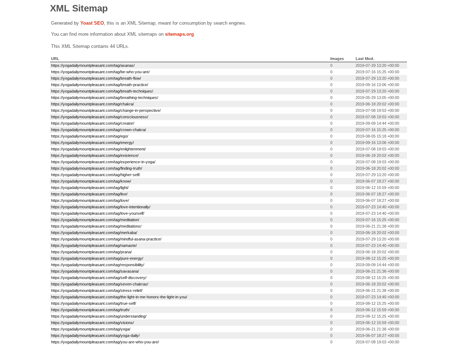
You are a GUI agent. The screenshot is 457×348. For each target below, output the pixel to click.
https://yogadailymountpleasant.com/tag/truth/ (90, 310)
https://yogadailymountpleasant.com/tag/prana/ (91, 252)
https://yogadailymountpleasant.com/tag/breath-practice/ (99, 85)
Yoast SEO (92, 23)
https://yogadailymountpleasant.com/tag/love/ (90, 200)
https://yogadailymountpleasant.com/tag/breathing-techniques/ (104, 97)
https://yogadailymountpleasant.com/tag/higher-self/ (95, 175)
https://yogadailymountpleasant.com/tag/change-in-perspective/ (106, 110)
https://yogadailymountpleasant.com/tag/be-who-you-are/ (100, 72)
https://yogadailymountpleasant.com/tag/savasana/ (95, 271)
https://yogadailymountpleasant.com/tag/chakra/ (92, 104)
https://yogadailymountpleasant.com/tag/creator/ (92, 123)
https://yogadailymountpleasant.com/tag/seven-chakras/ (99, 284)
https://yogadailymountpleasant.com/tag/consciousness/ (99, 117)
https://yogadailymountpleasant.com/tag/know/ (91, 181)
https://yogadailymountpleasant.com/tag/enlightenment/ (98, 149)
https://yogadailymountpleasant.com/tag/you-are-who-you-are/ (105, 342)
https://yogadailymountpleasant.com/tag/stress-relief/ (96, 290)
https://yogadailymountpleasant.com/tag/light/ (90, 187)
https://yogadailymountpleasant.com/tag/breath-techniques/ (102, 91)
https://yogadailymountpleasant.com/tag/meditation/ (95, 220)
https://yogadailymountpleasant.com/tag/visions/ (92, 322)
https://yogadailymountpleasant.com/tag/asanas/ (93, 65)
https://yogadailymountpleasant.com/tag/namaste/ (94, 245)
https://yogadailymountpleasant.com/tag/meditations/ (96, 226)
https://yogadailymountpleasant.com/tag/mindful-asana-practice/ (106, 239)
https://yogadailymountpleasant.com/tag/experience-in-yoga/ (103, 162)
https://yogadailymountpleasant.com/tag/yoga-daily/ (95, 335)
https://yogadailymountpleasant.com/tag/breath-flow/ (96, 78)
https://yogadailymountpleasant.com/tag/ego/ (89, 136)
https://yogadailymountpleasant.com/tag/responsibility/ (97, 265)
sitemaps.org (179, 34)
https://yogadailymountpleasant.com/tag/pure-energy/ (97, 258)
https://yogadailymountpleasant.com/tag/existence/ (95, 155)
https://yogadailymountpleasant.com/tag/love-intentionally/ (100, 207)
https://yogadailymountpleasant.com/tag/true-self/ (93, 303)
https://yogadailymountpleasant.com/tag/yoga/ (90, 329)
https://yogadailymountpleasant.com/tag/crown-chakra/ (98, 130)
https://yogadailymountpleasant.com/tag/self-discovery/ (98, 277)
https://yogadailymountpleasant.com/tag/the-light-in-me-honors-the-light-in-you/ (119, 297)
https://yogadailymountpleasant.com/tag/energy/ (92, 142)
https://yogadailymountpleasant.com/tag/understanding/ (98, 316)
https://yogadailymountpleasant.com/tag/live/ (89, 194)
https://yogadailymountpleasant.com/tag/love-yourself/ (97, 213)
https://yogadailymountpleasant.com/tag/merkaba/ (94, 232)
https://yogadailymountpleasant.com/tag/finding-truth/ (96, 168)
